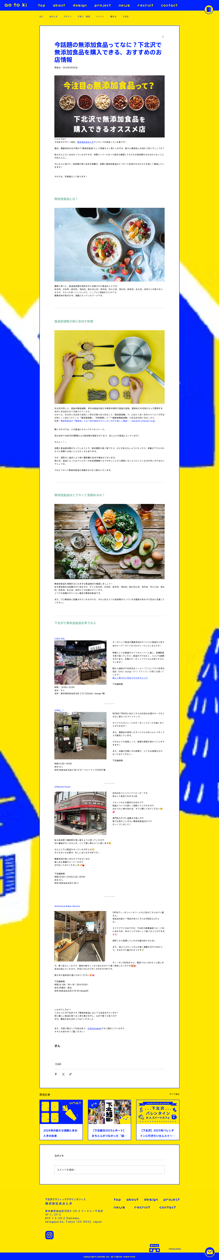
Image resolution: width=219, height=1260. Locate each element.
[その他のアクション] (163, 36)
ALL (41, 17)
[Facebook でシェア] (55, 1074)
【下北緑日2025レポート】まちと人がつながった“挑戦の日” (109, 1133)
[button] (208, 9)
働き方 (113, 17)
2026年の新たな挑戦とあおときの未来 (60, 1133)
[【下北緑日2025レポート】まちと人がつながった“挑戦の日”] (109, 1112)
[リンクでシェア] (70, 1074)
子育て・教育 (84, 17)
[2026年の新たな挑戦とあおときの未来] (61, 1112)
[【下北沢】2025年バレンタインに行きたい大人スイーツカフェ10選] (157, 1112)
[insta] (49, 1235)
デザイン (67, 17)
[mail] (209, 1252)
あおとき (53, 17)
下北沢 (125, 17)
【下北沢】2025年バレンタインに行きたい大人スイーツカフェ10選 (157, 1133)
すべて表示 (174, 1094)
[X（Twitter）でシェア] (63, 1074)
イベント (100, 17)
